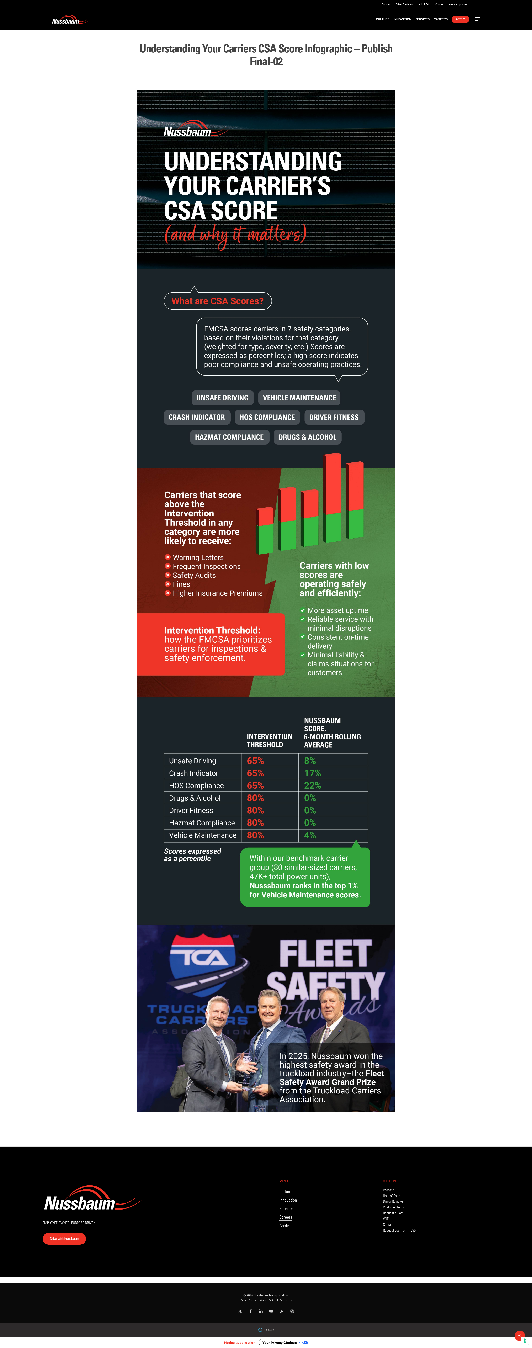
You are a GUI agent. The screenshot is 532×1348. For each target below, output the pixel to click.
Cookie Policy (267, 1300)
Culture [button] (285, 1191)
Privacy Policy (248, 1300)
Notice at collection (239, 1343)
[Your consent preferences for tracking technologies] (525, 1341)
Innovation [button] (288, 1200)
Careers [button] (285, 1217)
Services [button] (286, 1208)
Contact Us (286, 1300)
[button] (477, 19)
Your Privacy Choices (279, 1343)
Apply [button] (284, 1225)
